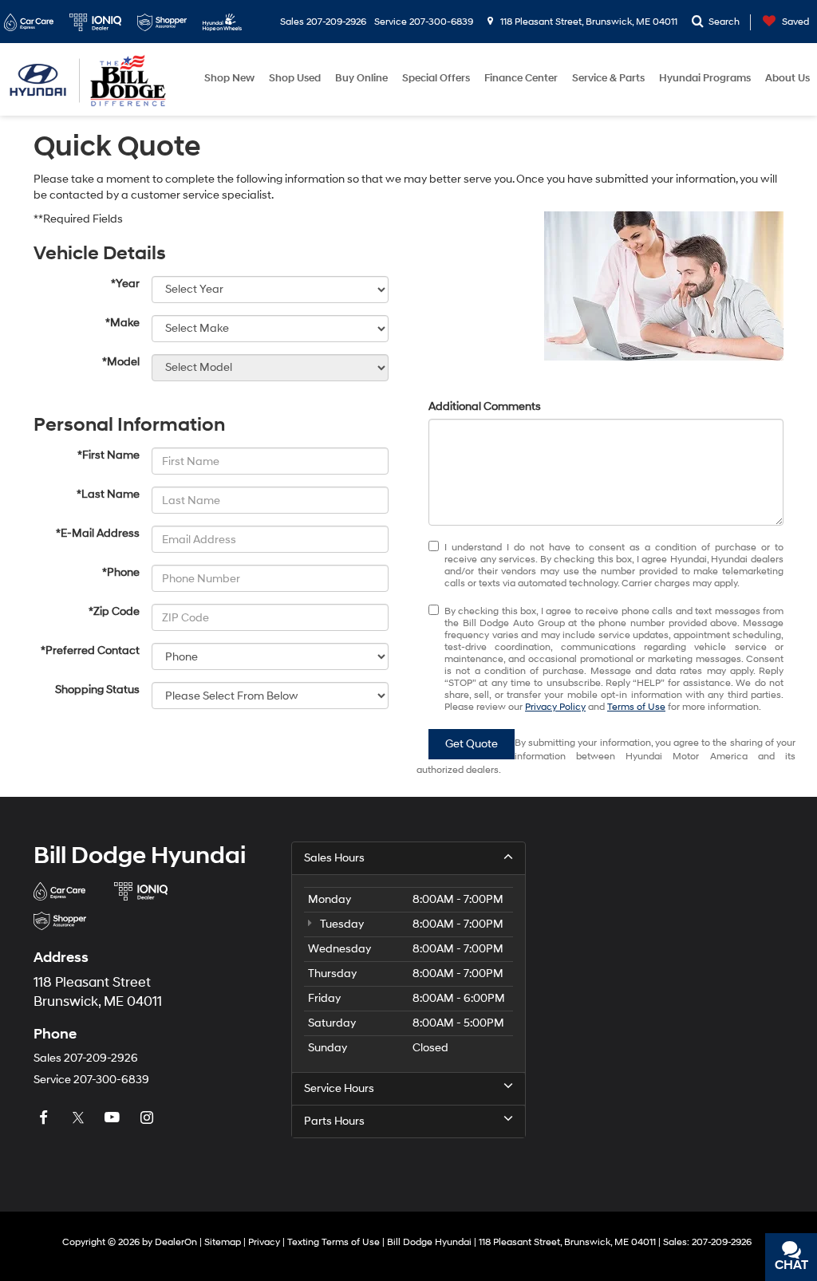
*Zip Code (114, 611)
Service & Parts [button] (608, 78)
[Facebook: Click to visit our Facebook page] (45, 1118)
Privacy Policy (555, 707)
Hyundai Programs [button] (705, 78)
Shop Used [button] (295, 78)
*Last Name (108, 494)
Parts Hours (334, 1121)
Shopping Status (97, 689)
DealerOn (176, 1242)
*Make (122, 322)
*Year (125, 283)
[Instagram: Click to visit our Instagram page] (148, 1118)
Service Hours (339, 1088)
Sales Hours (334, 858)
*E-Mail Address (98, 533)
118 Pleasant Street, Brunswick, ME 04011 (587, 22)
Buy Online (361, 78)
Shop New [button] (229, 78)
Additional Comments (484, 406)
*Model (121, 362)
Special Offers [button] (436, 78)
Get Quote (471, 744)
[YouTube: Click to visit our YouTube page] (114, 1118)
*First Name (108, 455)
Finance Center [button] (521, 78)
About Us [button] (787, 78)
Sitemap (222, 1242)
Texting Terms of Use (333, 1242)
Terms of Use (636, 707)
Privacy (264, 1242)
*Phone (121, 572)
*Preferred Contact (90, 650)
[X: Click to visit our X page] (80, 1118)
